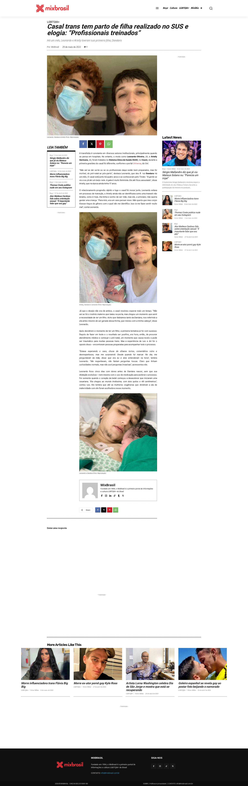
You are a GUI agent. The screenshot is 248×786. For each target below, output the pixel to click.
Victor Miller (171, 169)
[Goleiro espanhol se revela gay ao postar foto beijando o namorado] (202, 664)
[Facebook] (83, 144)
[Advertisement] (61, 252)
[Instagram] (106, 495)
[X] (92, 144)
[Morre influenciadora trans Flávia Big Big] (167, 200)
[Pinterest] (100, 144)
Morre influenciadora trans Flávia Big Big (59, 175)
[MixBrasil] (90, 490)
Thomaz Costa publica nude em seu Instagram (61, 186)
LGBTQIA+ (53, 22)
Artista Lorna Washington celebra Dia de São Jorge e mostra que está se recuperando (149, 687)
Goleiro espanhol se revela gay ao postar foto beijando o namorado (199, 685)
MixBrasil (55, 46)
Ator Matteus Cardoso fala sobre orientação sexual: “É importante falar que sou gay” (60, 200)
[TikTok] (114, 495)
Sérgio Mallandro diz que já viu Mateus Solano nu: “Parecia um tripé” (61, 162)
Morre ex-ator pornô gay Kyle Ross (95, 683)
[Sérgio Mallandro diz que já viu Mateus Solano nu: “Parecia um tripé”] (181, 153)
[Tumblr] (119, 495)
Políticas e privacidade (158, 784)
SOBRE (145, 784)
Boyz (51, 155)
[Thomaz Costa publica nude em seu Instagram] (167, 214)
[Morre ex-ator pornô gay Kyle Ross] (167, 246)
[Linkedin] (110, 495)
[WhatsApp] (109, 144)
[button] (209, 8)
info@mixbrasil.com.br (110, 773)
